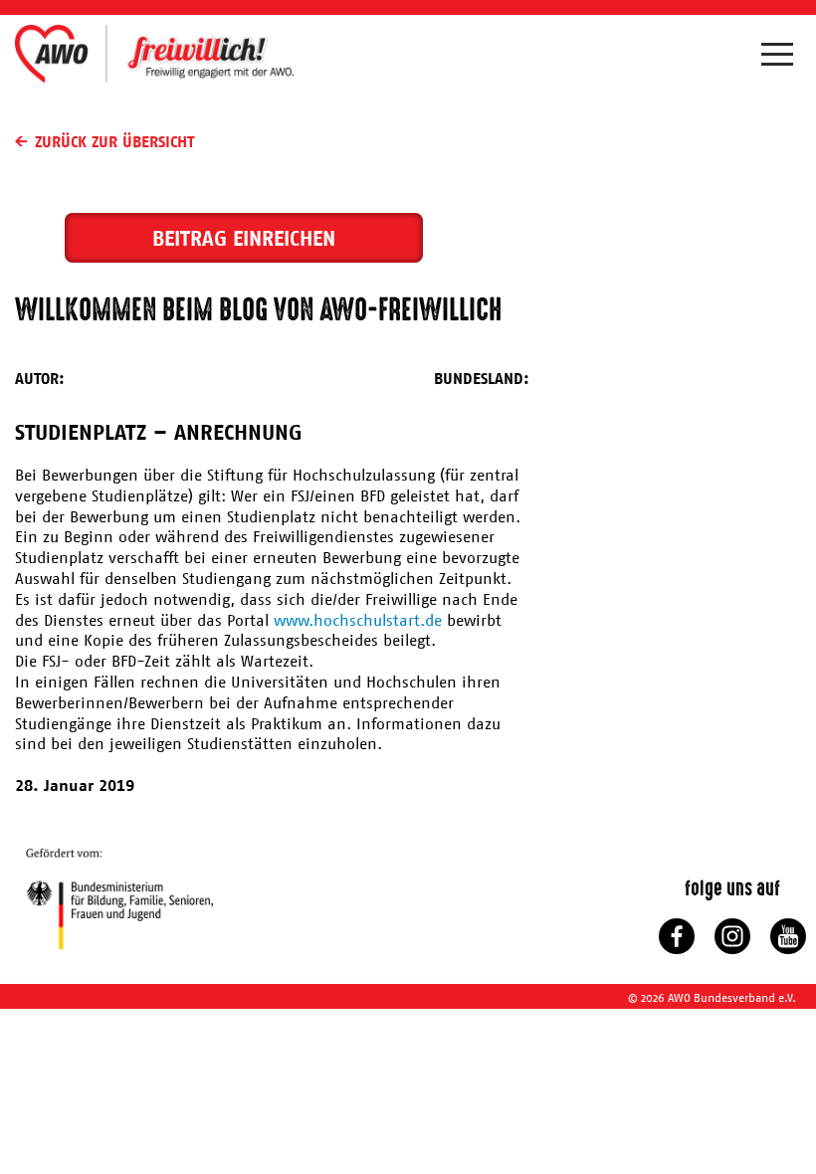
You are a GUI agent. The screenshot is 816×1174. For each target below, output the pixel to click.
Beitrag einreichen (243, 238)
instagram (732, 936)
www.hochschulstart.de (358, 621)
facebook (677, 936)
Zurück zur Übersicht (114, 141)
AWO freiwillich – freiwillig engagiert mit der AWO (154, 53)
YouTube (788, 936)
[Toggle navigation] (781, 59)
